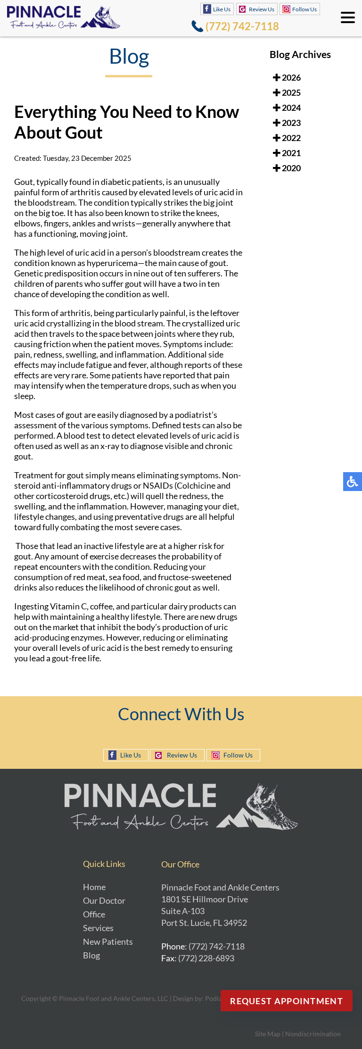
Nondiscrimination (313, 1034)
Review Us (261, 9)
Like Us (221, 9)
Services (98, 928)
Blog (91, 955)
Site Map (267, 1034)
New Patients (108, 941)
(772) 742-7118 (242, 26)
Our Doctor (104, 900)
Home (94, 887)
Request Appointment (286, 1001)
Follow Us (304, 9)
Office (94, 914)
